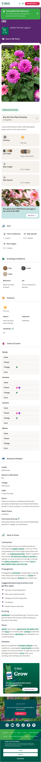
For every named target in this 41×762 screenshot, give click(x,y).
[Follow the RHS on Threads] (23, 725)
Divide (30, 575)
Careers (27, 736)
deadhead (6, 615)
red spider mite (32, 629)
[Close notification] (40, 9)
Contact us (12, 732)
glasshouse (21, 629)
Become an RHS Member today (20, 708)
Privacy (19, 732)
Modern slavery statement (16, 736)
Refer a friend (34, 736)
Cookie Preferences (33, 732)
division (21, 578)
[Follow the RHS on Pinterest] (34, 725)
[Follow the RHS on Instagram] (7, 725)
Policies (5, 736)
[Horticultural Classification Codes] (18, 519)
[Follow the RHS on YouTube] (12, 725)
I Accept (20, 750)
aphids (4, 629)
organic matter (18, 549)
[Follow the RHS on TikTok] (18, 725)
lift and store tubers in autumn (23, 556)
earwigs (27, 631)
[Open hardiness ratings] (13, 328)
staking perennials (17, 554)
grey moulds (26, 648)
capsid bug (19, 634)
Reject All (20, 754)
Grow (21, 674)
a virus (21, 653)
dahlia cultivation (11, 561)
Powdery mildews (25, 645)
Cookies (24, 732)
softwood (16, 573)
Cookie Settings (20, 758)
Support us (5, 732)
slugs (7, 631)
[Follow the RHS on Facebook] (28, 725)
